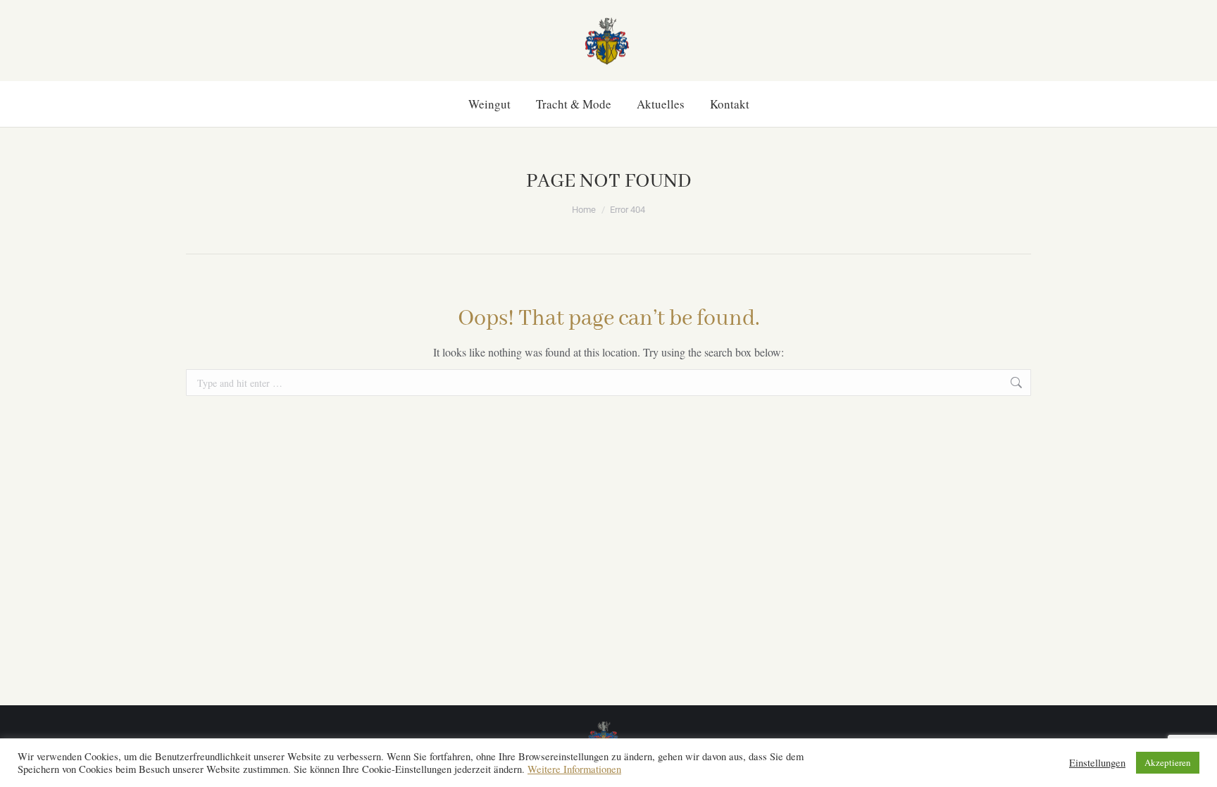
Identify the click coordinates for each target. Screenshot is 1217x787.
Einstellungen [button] (1097, 763)
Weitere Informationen (574, 769)
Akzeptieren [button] (1167, 762)
